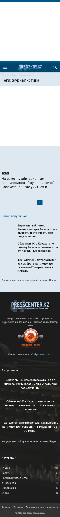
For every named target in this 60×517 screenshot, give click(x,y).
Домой (5, 75)
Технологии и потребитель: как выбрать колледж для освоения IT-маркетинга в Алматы (30, 426)
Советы (6, 472)
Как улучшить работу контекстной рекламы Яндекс (29, 280)
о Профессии (9, 482)
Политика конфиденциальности (42, 507)
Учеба (5, 173)
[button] (55, 67)
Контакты (18, 507)
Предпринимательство (15, 477)
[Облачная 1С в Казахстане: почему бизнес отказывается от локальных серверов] (8, 248)
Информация (9, 487)
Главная (6, 507)
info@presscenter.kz (41, 354)
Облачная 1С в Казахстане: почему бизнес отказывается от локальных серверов (38, 247)
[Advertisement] (30, 31)
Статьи (6, 467)
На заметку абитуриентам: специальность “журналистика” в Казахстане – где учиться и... (29, 183)
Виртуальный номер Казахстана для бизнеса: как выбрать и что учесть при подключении (30, 384)
